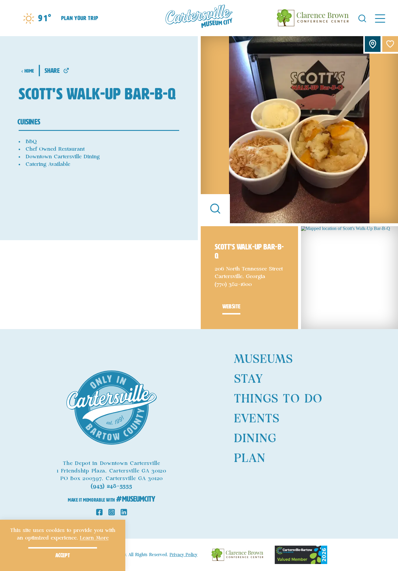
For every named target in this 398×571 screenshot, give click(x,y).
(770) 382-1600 (233, 284)
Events (256, 419)
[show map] (372, 44)
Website (231, 306)
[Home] (199, 18)
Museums (263, 359)
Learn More (94, 538)
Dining (255, 438)
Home (29, 70)
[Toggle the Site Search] (362, 18)
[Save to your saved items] (390, 44)
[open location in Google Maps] (349, 277)
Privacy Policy (184, 555)
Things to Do (278, 399)
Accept (62, 555)
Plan (249, 458)
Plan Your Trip (79, 18)
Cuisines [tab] (28, 122)
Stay (248, 379)
